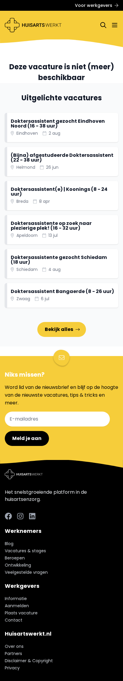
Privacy (12, 668)
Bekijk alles (59, 329)
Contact (13, 620)
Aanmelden (17, 606)
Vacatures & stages (25, 551)
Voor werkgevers (93, 5)
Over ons (14, 646)
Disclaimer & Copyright (29, 661)
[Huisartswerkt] (33, 25)
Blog (9, 544)
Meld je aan (26, 438)
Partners (13, 654)
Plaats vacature (21, 613)
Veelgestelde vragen (26, 572)
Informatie (16, 599)
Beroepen (15, 558)
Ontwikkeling (18, 565)
